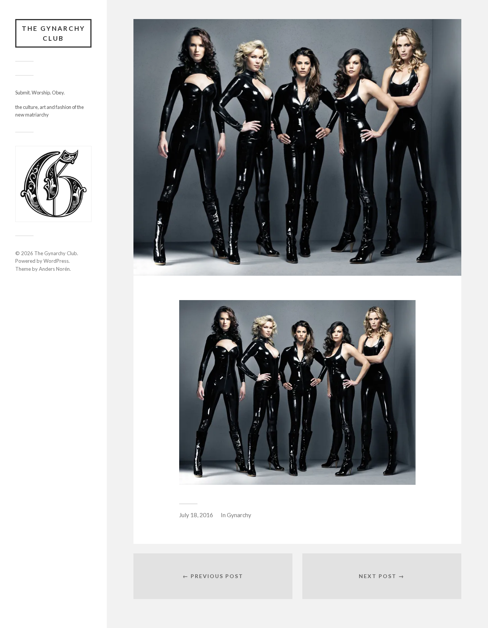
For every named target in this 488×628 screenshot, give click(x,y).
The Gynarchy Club (53, 33)
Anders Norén (54, 269)
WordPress (56, 261)
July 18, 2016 (196, 514)
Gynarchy (239, 514)
